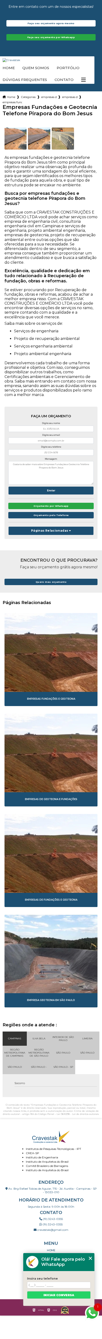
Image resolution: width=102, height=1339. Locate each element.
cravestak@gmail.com (52, 1230)
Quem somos (35, 68)
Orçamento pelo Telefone (51, 515)
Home (9, 68)
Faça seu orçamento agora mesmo (51, 23)
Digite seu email (51, 435)
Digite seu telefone (51, 446)
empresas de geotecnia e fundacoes (69, 97)
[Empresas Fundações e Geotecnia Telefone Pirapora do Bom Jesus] (16, 139)
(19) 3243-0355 (52, 1219)
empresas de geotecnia (48, 97)
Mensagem (51, 459)
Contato (64, 80)
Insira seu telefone (42, 1278)
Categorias (28, 97)
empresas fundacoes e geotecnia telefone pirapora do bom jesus (12, 102)
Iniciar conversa (58, 1295)
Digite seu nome (51, 423)
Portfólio (68, 68)
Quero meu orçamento (51, 582)
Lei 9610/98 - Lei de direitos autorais (78, 1114)
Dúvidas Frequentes (25, 80)
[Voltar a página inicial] (51, 60)
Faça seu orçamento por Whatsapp (51, 37)
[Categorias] (83, 80)
